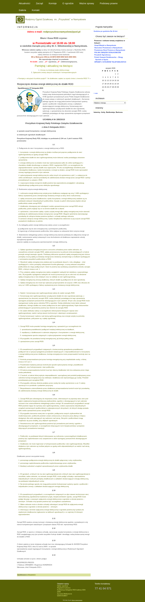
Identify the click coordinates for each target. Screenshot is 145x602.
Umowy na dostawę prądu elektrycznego (54, 70)
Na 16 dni (113, 31)
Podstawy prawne (109, 3)
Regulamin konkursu (63, 588)
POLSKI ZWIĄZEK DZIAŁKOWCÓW (107, 52)
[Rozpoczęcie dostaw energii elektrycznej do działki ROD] (30, 112)
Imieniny (97, 112)
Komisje (53, 3)
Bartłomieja (110, 112)
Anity (103, 112)
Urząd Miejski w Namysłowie (105, 45)
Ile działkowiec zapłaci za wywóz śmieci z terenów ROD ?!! (68, 78)
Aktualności (24, 3)
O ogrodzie (68, 3)
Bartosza (119, 112)
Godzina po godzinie (102, 31)
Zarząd (39, 3)
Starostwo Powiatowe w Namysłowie (108, 48)
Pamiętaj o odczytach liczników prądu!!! (32, 78)
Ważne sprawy (86, 3)
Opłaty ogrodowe (62, 586)
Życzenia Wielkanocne (64, 594)
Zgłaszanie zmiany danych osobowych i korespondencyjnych (54, 72)
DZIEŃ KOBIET (62, 596)
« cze (96, 93)
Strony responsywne (77, 600)
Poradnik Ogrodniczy (102, 55)
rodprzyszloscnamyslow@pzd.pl (61, 31)
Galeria (22, 10)
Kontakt (36, 10)
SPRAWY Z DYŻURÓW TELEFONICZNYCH (110, 62)
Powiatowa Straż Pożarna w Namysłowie (109, 50)
